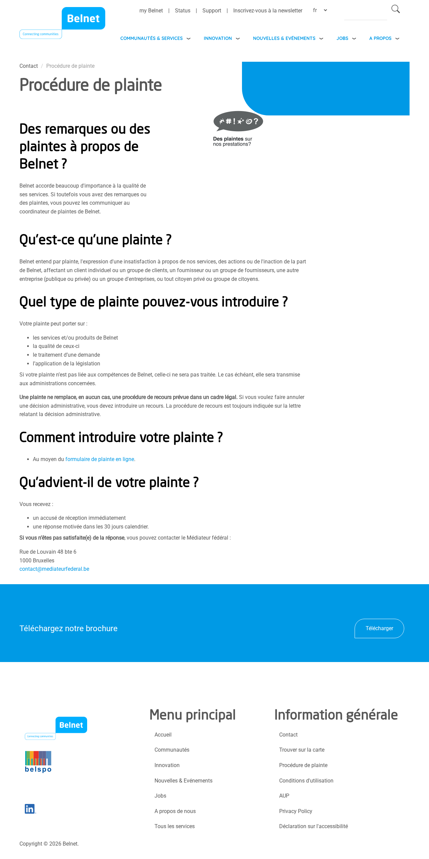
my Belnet (151, 10)
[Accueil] (62, 25)
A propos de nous (175, 811)
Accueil (163, 734)
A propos (380, 38)
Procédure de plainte (303, 765)
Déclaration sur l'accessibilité (313, 826)
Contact (288, 734)
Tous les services (175, 826)
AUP (284, 796)
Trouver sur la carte (301, 750)
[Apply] (395, 10)
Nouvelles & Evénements (284, 38)
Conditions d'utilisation (306, 780)
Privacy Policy (295, 811)
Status (182, 10)
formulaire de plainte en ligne (99, 459)
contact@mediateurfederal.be (54, 569)
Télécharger (379, 628)
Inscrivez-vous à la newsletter (267, 10)
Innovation (218, 38)
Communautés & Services (151, 38)
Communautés (172, 750)
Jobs (342, 38)
